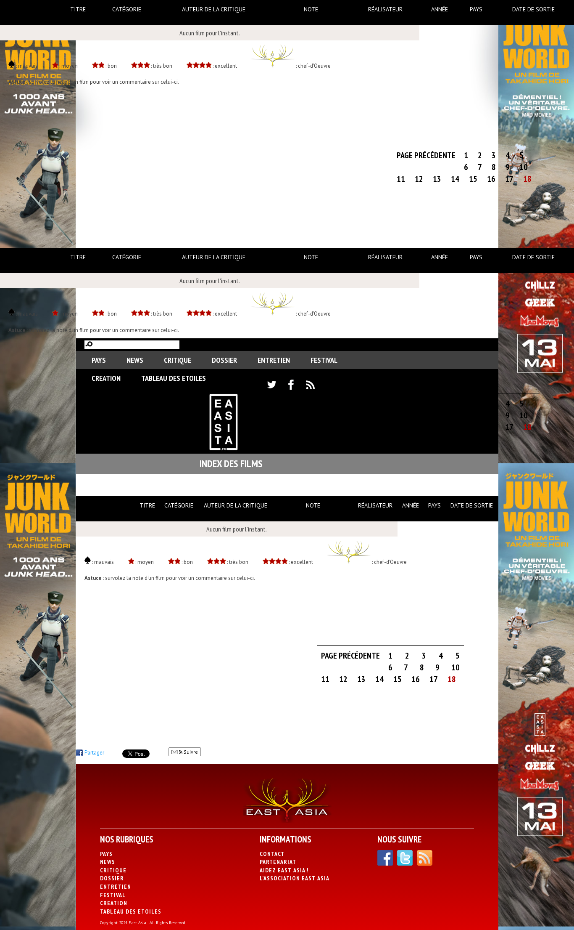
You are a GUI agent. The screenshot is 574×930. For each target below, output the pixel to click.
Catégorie (126, 9)
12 (419, 178)
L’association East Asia (294, 878)
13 (437, 178)
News (134, 360)
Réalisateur (385, 9)
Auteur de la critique (213, 9)
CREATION (106, 378)
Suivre (190, 752)
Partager (94, 752)
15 (473, 178)
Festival (324, 360)
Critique (177, 360)
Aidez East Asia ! (284, 870)
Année (439, 9)
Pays (476, 9)
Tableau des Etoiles (173, 378)
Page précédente (426, 155)
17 (509, 178)
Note (311, 9)
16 (491, 178)
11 (401, 178)
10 (523, 167)
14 (455, 178)
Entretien (274, 360)
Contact (272, 854)
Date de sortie (533, 9)
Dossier (224, 360)
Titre (78, 9)
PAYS (99, 360)
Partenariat (278, 862)
